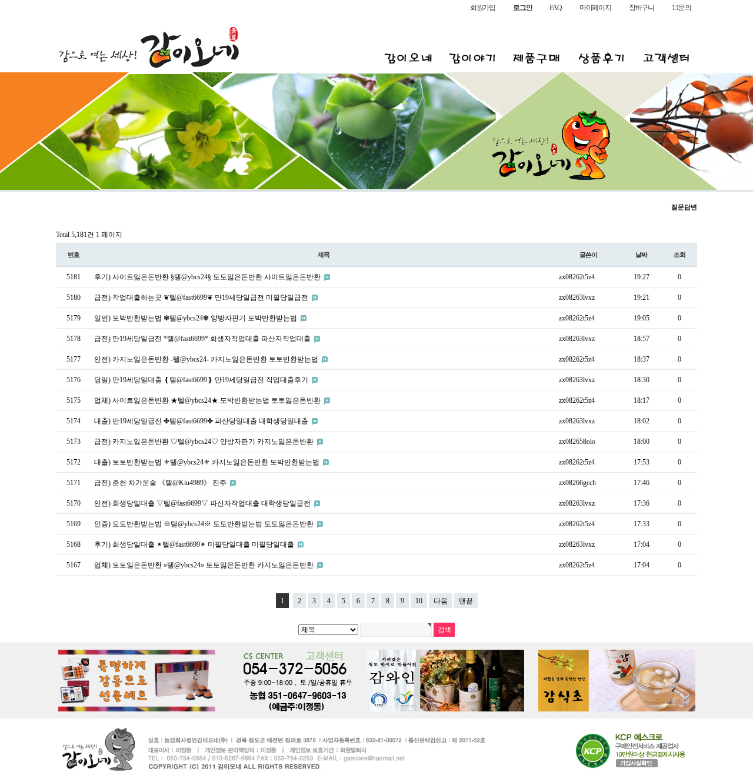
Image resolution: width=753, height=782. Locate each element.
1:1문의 (681, 7)
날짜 (641, 254)
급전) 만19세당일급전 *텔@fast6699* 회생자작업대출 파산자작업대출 (203, 339)
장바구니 (641, 7)
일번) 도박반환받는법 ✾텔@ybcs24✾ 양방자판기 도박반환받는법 (196, 318)
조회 (679, 254)
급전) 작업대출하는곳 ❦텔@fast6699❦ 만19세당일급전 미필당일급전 (202, 297)
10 (418, 601)
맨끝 (466, 601)
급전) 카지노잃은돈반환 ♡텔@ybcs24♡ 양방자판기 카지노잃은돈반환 (204, 441)
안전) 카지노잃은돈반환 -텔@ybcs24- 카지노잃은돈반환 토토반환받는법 (207, 359)
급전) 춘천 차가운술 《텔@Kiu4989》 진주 (161, 483)
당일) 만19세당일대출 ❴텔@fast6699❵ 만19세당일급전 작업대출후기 (202, 380)
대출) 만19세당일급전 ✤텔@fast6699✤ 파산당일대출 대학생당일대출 (202, 421)
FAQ (555, 7)
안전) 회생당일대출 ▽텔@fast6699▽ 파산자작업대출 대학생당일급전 (203, 503)
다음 (441, 601)
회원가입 (482, 7)
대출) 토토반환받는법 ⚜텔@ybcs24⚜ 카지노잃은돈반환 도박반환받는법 (207, 462)
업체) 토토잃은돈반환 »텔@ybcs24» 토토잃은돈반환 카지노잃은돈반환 (204, 565)
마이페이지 (595, 7)
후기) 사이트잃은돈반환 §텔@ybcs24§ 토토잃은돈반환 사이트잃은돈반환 (208, 277)
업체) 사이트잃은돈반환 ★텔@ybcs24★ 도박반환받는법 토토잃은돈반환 (208, 400)
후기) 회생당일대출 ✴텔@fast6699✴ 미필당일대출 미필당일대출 (195, 544)
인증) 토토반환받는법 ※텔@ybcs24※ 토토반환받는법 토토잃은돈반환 (204, 524)
